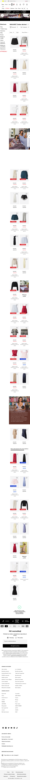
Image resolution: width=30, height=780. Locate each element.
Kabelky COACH (18, 685)
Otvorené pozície (19, 772)
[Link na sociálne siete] (3, 728)
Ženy (3, 4)
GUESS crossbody (5, 675)
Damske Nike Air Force (6, 673)
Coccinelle (17, 693)
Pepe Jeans (17, 703)
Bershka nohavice (5, 671)
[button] (14, 27)
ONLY (16, 711)
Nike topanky (18, 677)
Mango (16, 699)
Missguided (4, 705)
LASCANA (4, 703)
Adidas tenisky (5, 677)
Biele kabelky (18, 687)
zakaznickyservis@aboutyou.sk (17, 655)
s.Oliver (3, 699)
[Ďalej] (24, 8)
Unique (16, 697)
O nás (8, 772)
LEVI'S (16, 707)
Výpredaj (18, 32)
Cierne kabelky (5, 681)
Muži (6, 4)
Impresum (6, 776)
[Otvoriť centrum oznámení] (20, 4)
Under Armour (5, 697)
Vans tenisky (4, 669)
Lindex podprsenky (6, 683)
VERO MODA (18, 695)
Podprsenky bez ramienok (20, 683)
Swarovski (4, 693)
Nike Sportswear (5, 711)
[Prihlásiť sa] (17, 4)
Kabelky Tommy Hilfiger (7, 679)
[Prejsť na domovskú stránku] (9, 722)
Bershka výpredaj (18, 671)
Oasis (3, 695)
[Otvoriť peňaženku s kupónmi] (13, 4)
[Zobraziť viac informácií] (15, 53)
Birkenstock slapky (19, 679)
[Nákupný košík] (27, 4)
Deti (10, 4)
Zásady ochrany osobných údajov (13, 652)
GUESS (16, 709)
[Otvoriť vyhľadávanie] (27, 8)
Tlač (12, 772)
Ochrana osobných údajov (9, 774)
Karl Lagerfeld (5, 707)
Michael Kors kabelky (6, 687)
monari (3, 709)
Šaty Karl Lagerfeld (19, 681)
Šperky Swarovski (5, 685)
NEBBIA (3, 701)
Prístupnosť (12, 776)
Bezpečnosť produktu (21, 776)
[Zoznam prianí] (23, 4)
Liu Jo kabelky (18, 669)
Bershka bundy (18, 675)
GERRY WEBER (18, 705)
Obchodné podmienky (21, 774)
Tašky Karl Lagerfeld (19, 673)
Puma (16, 701)
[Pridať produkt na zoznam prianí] (17, 37)
